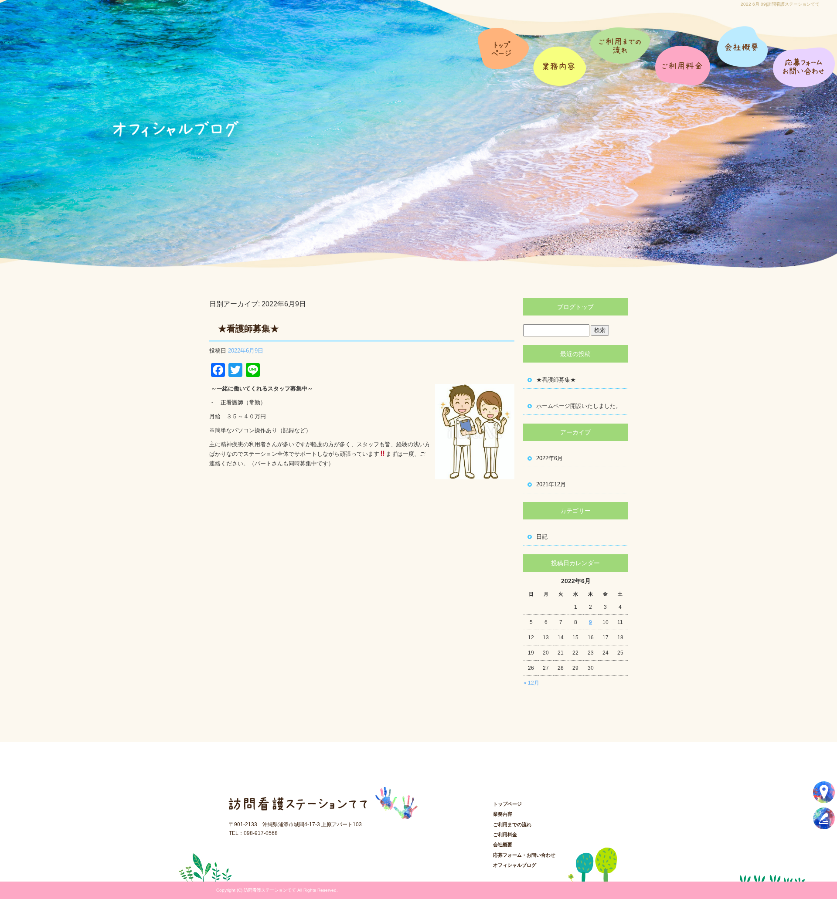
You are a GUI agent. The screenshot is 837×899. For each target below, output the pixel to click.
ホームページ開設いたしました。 (578, 406)
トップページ (504, 56)
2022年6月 (549, 458)
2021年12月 (551, 484)
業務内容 (563, 56)
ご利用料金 (683, 56)
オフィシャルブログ (514, 865)
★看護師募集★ (248, 328)
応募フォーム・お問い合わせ (804, 56)
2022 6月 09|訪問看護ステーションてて (780, 4)
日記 (542, 536)
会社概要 (742, 56)
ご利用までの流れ (623, 56)
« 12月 (531, 683)
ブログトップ (575, 306)
